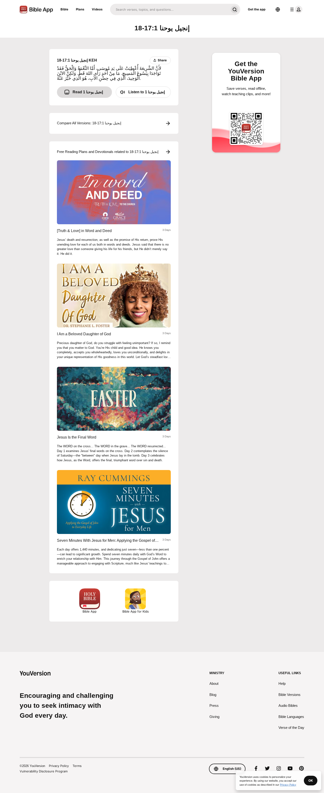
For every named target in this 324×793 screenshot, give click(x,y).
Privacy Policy (59, 766)
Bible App (90, 611)
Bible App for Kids (135, 611)
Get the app (256, 9)
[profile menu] (295, 9)
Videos (97, 9)
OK (310, 780)
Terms (77, 766)
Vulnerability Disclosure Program (44, 771)
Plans (80, 9)
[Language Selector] (277, 9)
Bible (64, 9)
